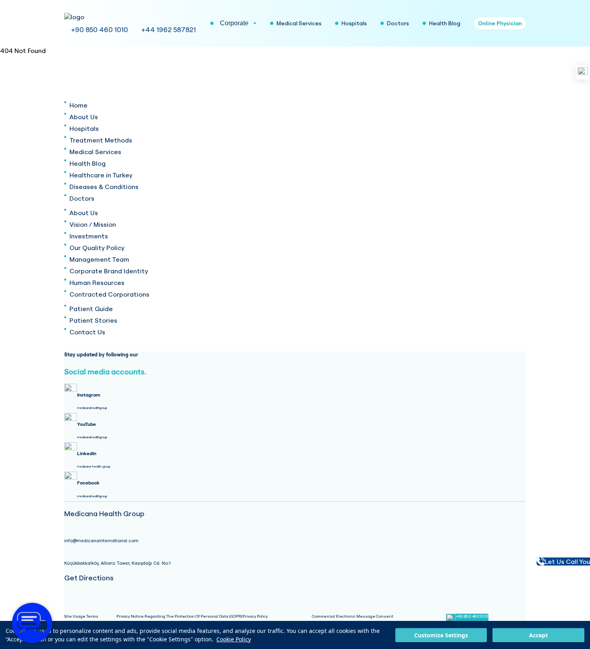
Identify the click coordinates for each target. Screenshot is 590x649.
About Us (83, 117)
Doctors (81, 198)
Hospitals (84, 128)
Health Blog (87, 163)
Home (78, 105)
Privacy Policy (255, 616)
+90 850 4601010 (472, 616)
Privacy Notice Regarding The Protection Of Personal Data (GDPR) (179, 616)
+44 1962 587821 (168, 29)
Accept (538, 635)
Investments (88, 236)
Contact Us (87, 332)
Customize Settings (441, 635)
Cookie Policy (233, 639)
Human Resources (96, 283)
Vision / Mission (92, 224)
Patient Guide (91, 309)
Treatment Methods (100, 140)
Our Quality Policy (96, 248)
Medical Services (95, 152)
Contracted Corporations (109, 294)
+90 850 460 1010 (99, 29)
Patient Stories (93, 320)
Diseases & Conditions (103, 187)
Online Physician (500, 23)
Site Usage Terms (81, 616)
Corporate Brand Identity (108, 271)
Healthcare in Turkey (100, 175)
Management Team (99, 259)
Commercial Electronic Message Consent (352, 616)
